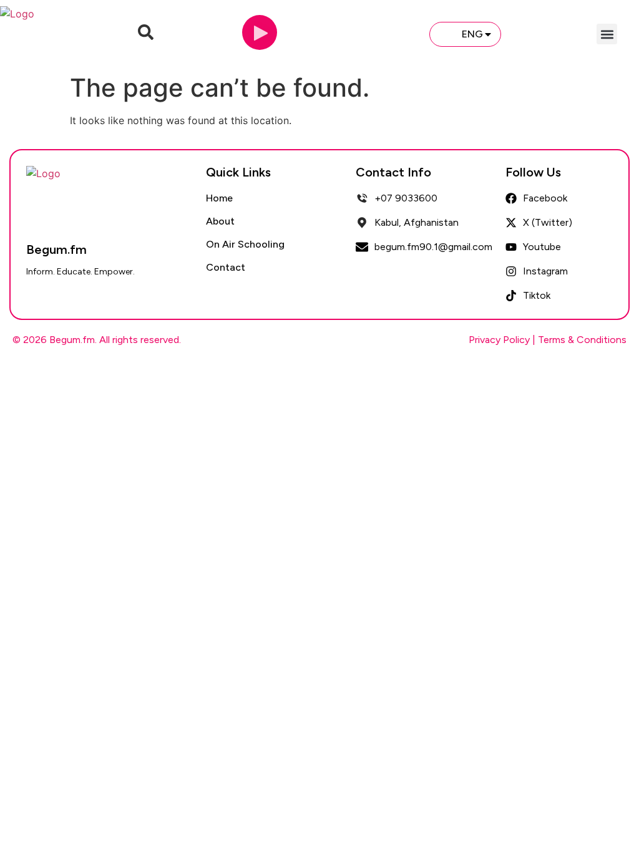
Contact (225, 267)
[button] (607, 34)
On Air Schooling (245, 244)
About (220, 221)
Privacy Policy (499, 340)
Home (219, 198)
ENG (472, 34)
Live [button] (399, 33)
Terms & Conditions (582, 340)
